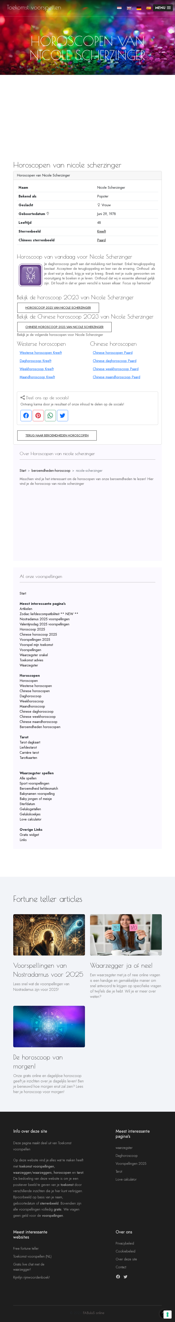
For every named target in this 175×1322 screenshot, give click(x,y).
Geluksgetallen (30, 809)
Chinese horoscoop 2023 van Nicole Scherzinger (64, 327)
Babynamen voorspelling (37, 793)
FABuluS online (93, 1312)
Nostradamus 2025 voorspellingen (45, 619)
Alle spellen (28, 778)
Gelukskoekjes (30, 814)
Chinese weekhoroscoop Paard (116, 368)
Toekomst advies (31, 660)
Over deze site (126, 1259)
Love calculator (30, 819)
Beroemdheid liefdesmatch (39, 788)
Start (23, 470)
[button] (163, 7)
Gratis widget (29, 834)
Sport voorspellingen (34, 783)
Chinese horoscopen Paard (113, 352)
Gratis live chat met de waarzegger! (28, 1267)
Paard (101, 240)
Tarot (119, 1171)
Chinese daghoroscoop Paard (114, 360)
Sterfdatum (27, 803)
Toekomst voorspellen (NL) (32, 1256)
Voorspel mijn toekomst (36, 644)
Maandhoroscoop (32, 706)
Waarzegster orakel (34, 655)
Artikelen (26, 608)
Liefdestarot (28, 747)
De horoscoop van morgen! (38, 1061)
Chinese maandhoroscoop (38, 721)
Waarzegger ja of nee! (121, 965)
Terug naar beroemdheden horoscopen (57, 435)
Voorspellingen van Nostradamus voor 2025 (48, 969)
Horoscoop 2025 (32, 629)
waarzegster (124, 1147)
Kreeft (101, 231)
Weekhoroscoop (32, 701)
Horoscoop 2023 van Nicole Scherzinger (58, 308)
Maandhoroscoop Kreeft (37, 377)
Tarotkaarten (28, 757)
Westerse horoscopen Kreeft (41, 352)
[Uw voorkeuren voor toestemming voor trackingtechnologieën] (167, 1314)
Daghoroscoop (30, 696)
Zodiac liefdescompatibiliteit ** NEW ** (49, 613)
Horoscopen (29, 680)
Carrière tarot (29, 752)
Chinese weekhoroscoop (38, 716)
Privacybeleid (125, 1243)
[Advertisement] (87, 107)
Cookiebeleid (125, 1251)
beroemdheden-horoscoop (51, 470)
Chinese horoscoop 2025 (38, 634)
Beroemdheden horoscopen (40, 726)
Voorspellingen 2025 (35, 639)
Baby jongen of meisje (36, 798)
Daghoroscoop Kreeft (35, 360)
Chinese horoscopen (35, 690)
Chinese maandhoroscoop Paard (116, 377)
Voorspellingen (30, 649)
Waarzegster (29, 665)
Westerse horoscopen (36, 685)
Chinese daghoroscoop (37, 711)
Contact (121, 1267)
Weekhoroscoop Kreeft (37, 368)
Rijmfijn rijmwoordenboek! (31, 1277)
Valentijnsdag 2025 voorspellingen (44, 624)
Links (23, 839)
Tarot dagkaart (30, 742)
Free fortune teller (26, 1248)
